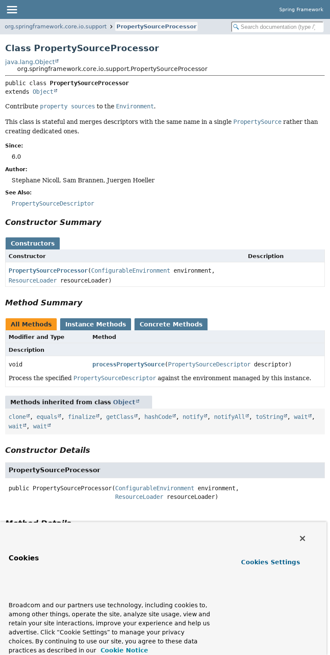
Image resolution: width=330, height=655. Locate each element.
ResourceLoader (33, 280)
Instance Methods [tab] (95, 324)
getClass (120, 416)
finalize (81, 416)
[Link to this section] (107, 222)
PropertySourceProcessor (156, 26)
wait (301, 416)
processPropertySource (128, 364)
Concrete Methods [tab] (171, 324)
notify (193, 416)
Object (43, 91)
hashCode (158, 416)
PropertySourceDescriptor (209, 364)
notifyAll (229, 416)
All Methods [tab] (31, 324)
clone (17, 416)
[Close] (302, 538)
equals (47, 416)
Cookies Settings (270, 562)
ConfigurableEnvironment (130, 270)
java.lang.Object (30, 61)
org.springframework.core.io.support (56, 26)
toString (269, 416)
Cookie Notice (123, 650)
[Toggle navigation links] (11, 9)
